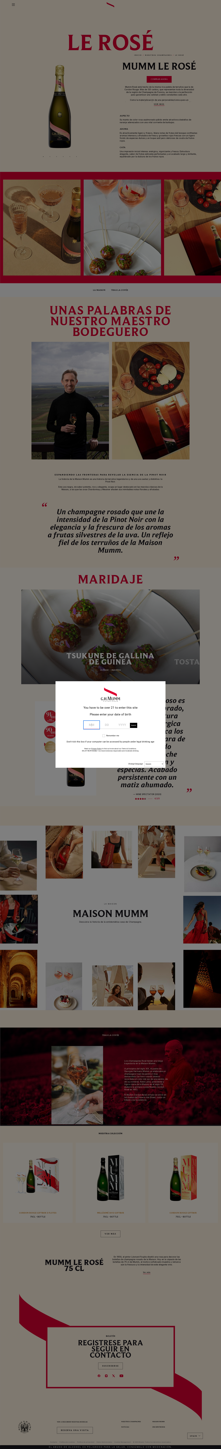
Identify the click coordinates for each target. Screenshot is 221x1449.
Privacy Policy (96, 749)
